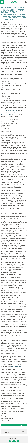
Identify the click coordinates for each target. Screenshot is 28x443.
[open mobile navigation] (2, 2)
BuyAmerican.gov (16, 366)
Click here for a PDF (6, 114)
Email (21, 425)
